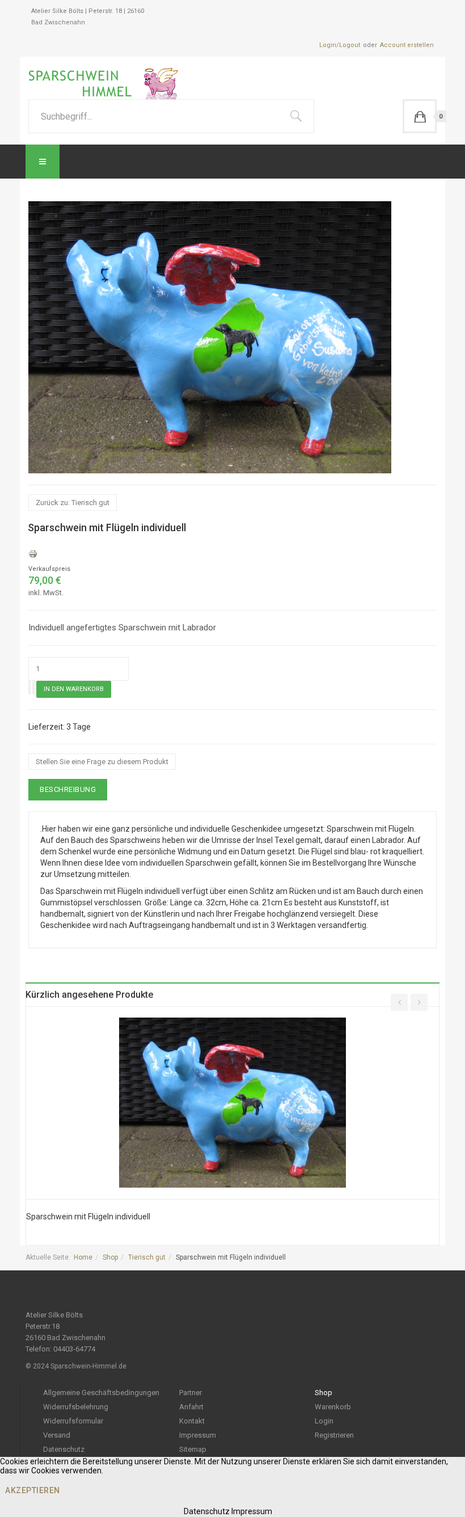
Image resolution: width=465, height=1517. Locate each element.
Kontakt (192, 1421)
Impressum (197, 1435)
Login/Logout (339, 45)
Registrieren (334, 1435)
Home (83, 1257)
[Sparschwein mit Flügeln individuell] (232, 1102)
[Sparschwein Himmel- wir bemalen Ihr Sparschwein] (106, 83)
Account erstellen (407, 45)
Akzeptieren (32, 1490)
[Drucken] (32, 553)
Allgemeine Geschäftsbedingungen (101, 1392)
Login (324, 1421)
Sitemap (192, 1449)
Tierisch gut (147, 1257)
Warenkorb (333, 1406)
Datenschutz (63, 1449)
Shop (110, 1257)
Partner (190, 1392)
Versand (56, 1435)
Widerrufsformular (73, 1421)
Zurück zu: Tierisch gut (72, 502)
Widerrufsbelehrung (75, 1406)
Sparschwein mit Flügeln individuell (88, 1216)
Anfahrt (191, 1406)
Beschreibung (68, 789)
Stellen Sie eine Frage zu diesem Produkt (102, 761)
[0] (420, 116)
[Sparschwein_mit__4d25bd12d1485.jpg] (209, 336)
